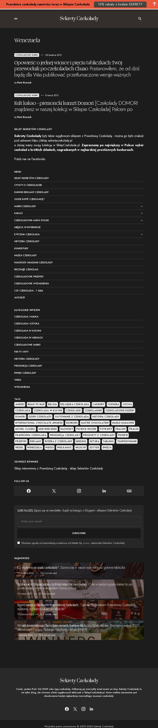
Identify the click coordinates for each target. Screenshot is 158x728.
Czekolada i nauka (26, 316)
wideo (49, 447)
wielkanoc (64, 447)
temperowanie (127, 441)
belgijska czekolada (74, 404)
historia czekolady (105, 416)
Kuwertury (21, 248)
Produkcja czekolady (28, 366)
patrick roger (86, 429)
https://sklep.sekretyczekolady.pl (52, 140)
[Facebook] (28, 491)
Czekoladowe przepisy (29, 276)
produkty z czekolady (99, 435)
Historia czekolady (26, 241)
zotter (94, 447)
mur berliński (48, 429)
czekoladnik (93, 410)
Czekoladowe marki (26, 55)
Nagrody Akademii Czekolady (33, 262)
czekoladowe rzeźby (119, 410)
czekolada (22, 410)
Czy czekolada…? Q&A (28, 290)
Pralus (134, 429)
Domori (20, 416)
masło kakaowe (123, 423)
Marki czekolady (25, 206)
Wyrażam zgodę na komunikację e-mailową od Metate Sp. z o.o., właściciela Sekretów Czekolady (73, 543)
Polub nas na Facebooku (29, 159)
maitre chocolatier (95, 423)
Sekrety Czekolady (79, 18)
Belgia (52, 404)
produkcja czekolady (65, 435)
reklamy (35, 441)
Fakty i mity (21, 352)
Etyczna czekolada (27, 234)
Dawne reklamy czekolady (31, 192)
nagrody (66, 429)
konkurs (72, 423)
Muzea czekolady (25, 255)
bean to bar (36, 404)
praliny (120, 429)
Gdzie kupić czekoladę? (29, 199)
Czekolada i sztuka (26, 323)
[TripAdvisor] (129, 491)
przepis (123, 435)
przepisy (21, 441)
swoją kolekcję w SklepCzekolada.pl (57, 145)
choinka (113, 404)
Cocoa (127, 404)
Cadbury (98, 404)
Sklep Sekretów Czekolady (31, 178)
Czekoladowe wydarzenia (31, 283)
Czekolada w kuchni (27, 331)
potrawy (106, 429)
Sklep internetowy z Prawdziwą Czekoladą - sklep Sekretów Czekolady (58, 468)
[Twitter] (53, 491)
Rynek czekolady (25, 373)
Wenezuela (34, 447)
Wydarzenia (22, 387)
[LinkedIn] (104, 491)
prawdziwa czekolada (30, 435)
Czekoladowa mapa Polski (31, 220)
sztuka (94, 441)
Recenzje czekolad (26, 269)
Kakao (18, 213)
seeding (81, 441)
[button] (16, 19)
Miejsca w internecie (27, 227)
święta (107, 447)
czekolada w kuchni (48, 410)
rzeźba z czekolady (58, 441)
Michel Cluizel (25, 429)
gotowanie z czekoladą (72, 416)
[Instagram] (79, 491)
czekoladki (73, 410)
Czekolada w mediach (28, 337)
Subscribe (79, 533)
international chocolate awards (39, 423)
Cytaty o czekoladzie (28, 185)
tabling (108, 441)
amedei (19, 404)
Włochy (80, 447)
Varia (17, 380)
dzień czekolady (40, 416)
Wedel (19, 447)
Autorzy (19, 297)
